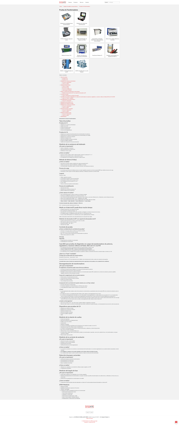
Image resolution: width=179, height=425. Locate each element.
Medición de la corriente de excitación (68, 104)
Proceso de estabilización (67, 88)
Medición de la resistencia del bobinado (68, 81)
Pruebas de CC (65, 78)
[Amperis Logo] (89, 406)
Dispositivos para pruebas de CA (67, 102)
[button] (87, 412)
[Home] (62, 2)
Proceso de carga (65, 87)
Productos (75, 2)
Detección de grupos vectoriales (67, 108)
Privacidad (91, 418)
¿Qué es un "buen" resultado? (67, 98)
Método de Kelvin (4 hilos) (65, 85)
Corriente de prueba (64, 94)
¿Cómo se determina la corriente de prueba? (70, 95)
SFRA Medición (63, 116)
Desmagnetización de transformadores (68, 99)
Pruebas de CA (65, 79)
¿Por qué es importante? (66, 82)
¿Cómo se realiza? (65, 83)
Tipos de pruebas (64, 77)
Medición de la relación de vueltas (67, 103)
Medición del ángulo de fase (66, 112)
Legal (87, 418)
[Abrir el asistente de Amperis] (176, 422)
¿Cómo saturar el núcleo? (67, 90)
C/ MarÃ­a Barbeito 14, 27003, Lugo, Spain (89, 420)
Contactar (86, 422)
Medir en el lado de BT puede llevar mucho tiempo (70, 91)
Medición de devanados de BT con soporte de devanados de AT (74, 92)
